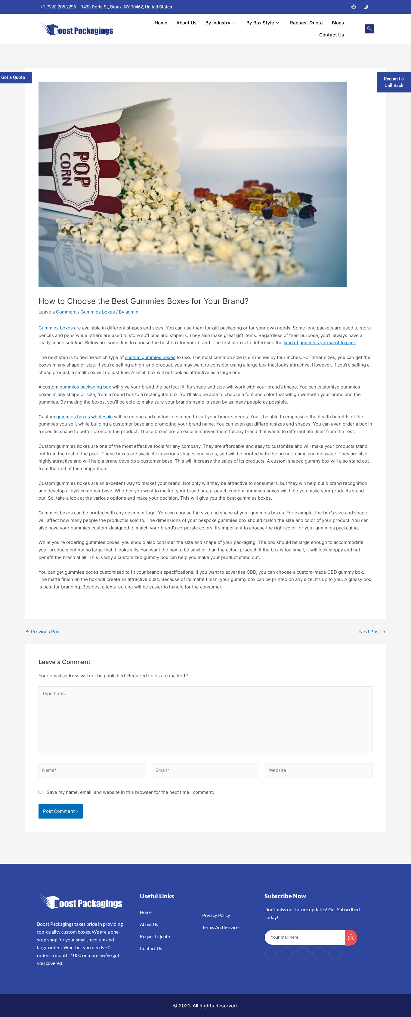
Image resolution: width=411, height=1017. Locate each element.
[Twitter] (329, 6)
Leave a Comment (58, 312)
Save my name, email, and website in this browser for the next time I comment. (130, 792)
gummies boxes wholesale (84, 417)
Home (161, 23)
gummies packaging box (85, 387)
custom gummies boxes (150, 357)
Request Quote (306, 23)
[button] (369, 28)
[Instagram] (365, 6)
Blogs (338, 23)
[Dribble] (353, 6)
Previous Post (43, 631)
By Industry (218, 23)
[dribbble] (319, 953)
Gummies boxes (98, 312)
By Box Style (260, 23)
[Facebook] (317, 6)
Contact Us (331, 35)
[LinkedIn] (341, 6)
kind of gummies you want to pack (320, 342)
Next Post (372, 631)
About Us (186, 23)
